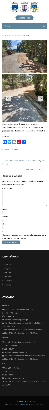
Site (3, 224)
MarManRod (23, 405)
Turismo (7, 285)
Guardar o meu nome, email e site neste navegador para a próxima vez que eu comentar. (24, 236)
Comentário (7, 188)
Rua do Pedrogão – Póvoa (35, 170)
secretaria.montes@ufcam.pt (16, 352)
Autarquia (8, 281)
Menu (7, 26)
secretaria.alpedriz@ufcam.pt (16, 319)
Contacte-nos (24, 18)
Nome (5, 209)
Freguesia (8, 268)
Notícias (15, 149)
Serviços (7, 272)
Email (5, 217)
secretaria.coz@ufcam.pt (14, 378)
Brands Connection (36, 405)
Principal (7, 264)
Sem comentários (22, 35)
